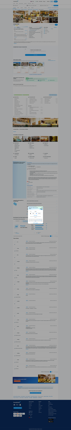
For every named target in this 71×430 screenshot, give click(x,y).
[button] (35, 215)
